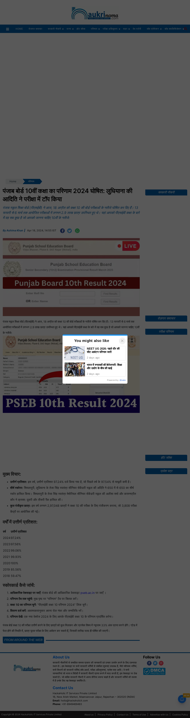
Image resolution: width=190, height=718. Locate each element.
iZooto (123, 380)
